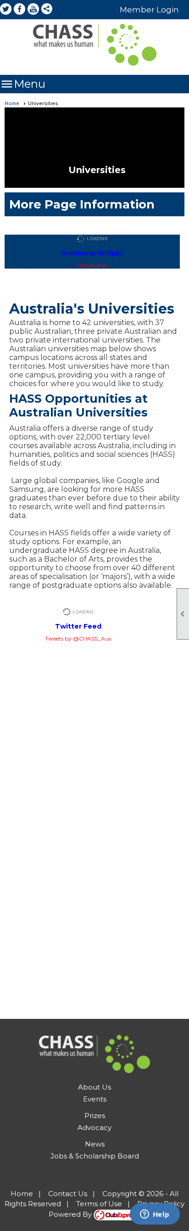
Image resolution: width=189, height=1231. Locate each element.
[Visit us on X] (5, 9)
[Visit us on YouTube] (33, 9)
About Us (94, 1087)
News (95, 1144)
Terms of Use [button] (99, 1203)
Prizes (94, 1115)
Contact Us (67, 1193)
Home (12, 103)
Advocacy (94, 1127)
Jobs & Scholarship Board (94, 1156)
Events (94, 1099)
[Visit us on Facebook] (19, 9)
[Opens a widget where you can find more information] (154, 1214)
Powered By (71, 1214)
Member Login (149, 9)
